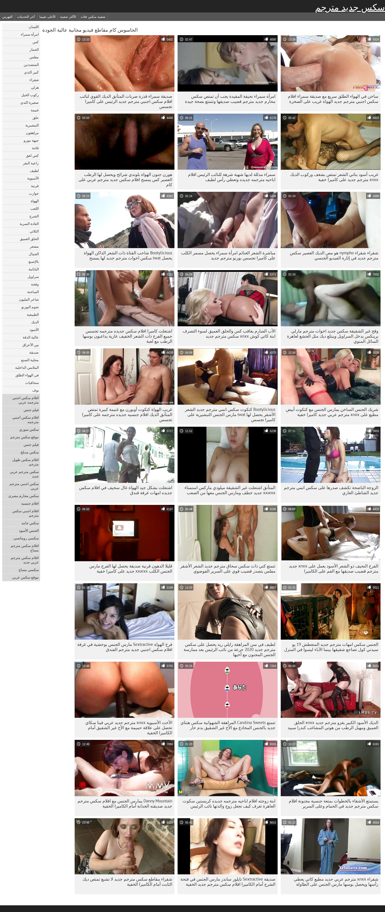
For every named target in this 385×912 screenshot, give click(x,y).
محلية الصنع (30, 360)
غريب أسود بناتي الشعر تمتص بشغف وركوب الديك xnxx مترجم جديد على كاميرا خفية (334, 177)
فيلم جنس (31, 410)
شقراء (34, 80)
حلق (36, 117)
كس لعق (32, 155)
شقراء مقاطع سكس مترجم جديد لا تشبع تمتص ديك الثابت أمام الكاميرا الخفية (127, 881)
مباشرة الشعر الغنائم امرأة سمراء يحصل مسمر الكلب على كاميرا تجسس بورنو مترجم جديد (228, 255)
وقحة (35, 284)
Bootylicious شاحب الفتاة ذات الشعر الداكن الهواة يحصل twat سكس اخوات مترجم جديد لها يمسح (128, 255)
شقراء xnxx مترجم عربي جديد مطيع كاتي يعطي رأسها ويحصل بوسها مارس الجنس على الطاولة (336, 881)
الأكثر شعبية (68, 17)
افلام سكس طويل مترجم (25, 461)
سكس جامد (30, 523)
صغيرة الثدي (29, 102)
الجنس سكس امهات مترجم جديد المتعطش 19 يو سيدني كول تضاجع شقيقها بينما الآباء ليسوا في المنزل (331, 647)
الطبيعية (33, 314)
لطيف (34, 170)
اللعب (34, 208)
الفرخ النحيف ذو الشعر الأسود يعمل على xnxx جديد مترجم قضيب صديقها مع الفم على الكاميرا (333, 568)
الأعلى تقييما (47, 17)
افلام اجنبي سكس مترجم (25, 513)
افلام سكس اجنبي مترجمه (25, 419)
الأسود (34, 329)
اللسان (34, 26)
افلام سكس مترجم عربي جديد (25, 559)
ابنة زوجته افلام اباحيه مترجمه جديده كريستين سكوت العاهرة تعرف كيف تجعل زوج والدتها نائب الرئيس (229, 803)
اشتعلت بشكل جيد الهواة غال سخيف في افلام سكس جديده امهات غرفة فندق (125, 490)
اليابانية (34, 269)
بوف (35, 390)
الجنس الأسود (29, 530)
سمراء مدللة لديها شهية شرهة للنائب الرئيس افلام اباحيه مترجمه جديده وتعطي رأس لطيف (231, 177)
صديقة (34, 352)
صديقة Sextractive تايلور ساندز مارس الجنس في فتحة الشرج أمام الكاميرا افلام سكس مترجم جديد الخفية (227, 881)
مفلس (34, 57)
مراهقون (32, 133)
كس (36, 42)
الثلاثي (34, 231)
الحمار (34, 49)
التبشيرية (32, 125)
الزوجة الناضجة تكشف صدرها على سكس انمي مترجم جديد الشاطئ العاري (331, 490)
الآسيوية (33, 178)
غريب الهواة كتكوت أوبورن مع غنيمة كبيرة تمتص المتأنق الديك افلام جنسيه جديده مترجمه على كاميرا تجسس (127, 414)
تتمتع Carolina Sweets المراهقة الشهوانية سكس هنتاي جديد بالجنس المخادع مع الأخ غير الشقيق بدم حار (227, 725)
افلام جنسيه (30, 503)
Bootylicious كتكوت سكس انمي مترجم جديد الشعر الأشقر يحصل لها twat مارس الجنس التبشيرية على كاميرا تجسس (230, 414)
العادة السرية (29, 223)
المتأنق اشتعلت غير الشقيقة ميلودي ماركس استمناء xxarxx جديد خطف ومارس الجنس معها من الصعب (229, 490)
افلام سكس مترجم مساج (25, 547)
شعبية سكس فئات (93, 17)
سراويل (33, 276)
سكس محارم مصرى (23, 496)
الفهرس (7, 17)
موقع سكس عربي (25, 577)
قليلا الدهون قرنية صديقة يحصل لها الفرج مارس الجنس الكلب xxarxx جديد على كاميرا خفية (130, 568)
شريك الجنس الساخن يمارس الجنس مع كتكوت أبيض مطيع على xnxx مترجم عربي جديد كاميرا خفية (332, 412)
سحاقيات (32, 382)
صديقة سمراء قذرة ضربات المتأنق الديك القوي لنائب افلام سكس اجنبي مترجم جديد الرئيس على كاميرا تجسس (126, 101)
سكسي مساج (28, 569)
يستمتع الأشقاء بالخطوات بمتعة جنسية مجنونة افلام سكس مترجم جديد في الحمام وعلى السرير (333, 803)
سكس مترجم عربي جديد (24, 473)
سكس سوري (29, 429)
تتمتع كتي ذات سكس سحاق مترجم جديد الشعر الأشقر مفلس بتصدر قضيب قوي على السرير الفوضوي (227, 568)
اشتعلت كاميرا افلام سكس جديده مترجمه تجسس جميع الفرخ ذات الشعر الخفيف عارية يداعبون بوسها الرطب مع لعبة (127, 336)
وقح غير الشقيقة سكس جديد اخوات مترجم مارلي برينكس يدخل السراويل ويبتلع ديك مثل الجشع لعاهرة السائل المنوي (332, 336)
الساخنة (33, 292)
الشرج (34, 216)
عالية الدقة (31, 337)
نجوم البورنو (30, 307)
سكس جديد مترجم (350, 7)
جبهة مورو (31, 140)
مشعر (34, 246)
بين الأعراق (31, 345)
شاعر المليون (29, 299)
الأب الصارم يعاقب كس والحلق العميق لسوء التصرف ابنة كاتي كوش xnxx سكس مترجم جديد (229, 333)
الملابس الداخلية (27, 367)
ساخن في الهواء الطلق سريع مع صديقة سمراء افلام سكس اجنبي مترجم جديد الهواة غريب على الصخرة (333, 99)
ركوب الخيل (30, 95)
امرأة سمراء (30, 34)
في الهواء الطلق (27, 375)
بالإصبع (34, 261)
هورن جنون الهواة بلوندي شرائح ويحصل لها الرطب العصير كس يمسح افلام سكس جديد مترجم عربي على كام (125, 179)
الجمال (34, 254)
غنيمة (35, 110)
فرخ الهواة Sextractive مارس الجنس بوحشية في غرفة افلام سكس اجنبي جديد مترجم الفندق (124, 647)
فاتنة (35, 148)
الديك (35, 322)
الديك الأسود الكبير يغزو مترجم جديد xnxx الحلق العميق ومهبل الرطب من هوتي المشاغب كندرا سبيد (333, 725)
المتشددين (31, 64)
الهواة (35, 201)
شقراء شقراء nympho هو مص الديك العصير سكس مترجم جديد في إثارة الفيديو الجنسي (334, 255)
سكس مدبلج (29, 452)
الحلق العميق (29, 239)
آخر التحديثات (26, 17)
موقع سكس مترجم (24, 437)
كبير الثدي (31, 72)
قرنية (35, 186)
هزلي (35, 87)
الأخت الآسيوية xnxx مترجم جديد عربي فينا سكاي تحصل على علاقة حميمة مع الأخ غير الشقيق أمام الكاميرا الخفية (128, 727)
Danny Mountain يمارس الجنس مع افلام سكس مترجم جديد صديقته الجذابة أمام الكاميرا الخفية (125, 803)
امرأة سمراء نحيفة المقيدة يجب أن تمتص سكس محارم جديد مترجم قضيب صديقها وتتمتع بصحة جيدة (230, 99)
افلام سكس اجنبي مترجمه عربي (25, 400)
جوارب (34, 193)
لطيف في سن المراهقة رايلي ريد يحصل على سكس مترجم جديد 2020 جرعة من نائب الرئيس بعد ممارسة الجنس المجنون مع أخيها (229, 649)
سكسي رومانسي (26, 538)
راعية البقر (31, 163)
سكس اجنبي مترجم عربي (24, 486)
